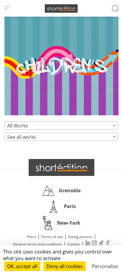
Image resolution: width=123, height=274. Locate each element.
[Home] (61, 8)
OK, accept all (22, 266)
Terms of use (52, 236)
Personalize (105, 266)
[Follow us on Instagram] (94, 243)
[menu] (7, 8)
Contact (73, 244)
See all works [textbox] (21, 137)
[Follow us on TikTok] (101, 243)
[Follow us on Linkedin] (87, 243)
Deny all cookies (65, 266)
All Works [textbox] (17, 125)
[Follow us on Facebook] (107, 243)
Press (31, 236)
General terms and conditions (37, 244)
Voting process (80, 236)
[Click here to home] (61, 167)
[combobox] (61, 125)
